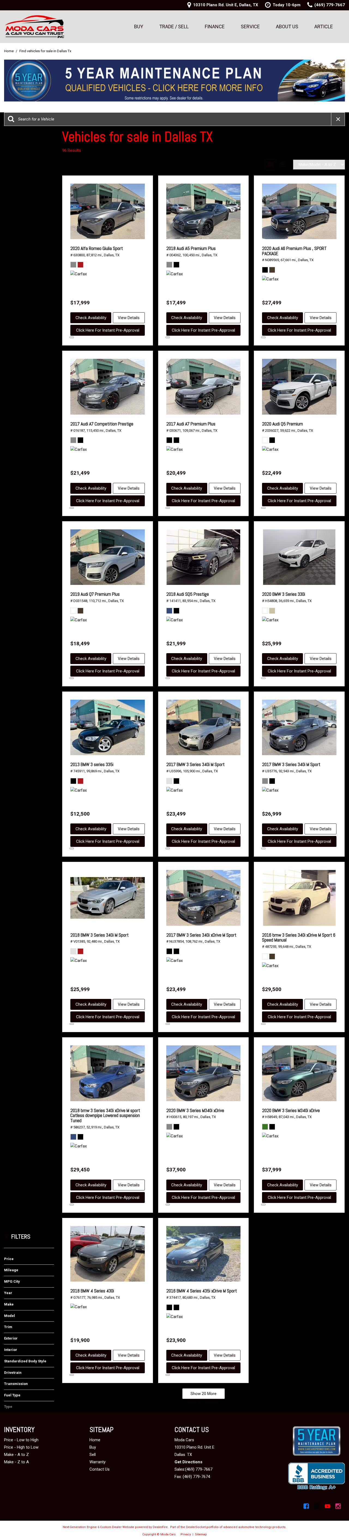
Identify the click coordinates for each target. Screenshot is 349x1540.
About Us (287, 26)
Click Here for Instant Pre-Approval (107, 330)
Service (250, 26)
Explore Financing (72, 337)
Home (9, 51)
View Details (129, 317)
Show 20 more (203, 1393)
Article (323, 26)
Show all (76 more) (204, 1402)
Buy (138, 26)
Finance (215, 26)
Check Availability (91, 317)
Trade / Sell (174, 26)
